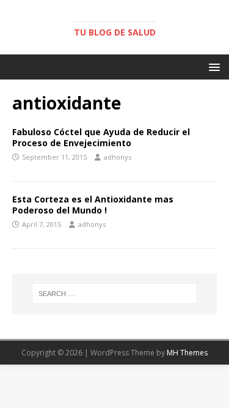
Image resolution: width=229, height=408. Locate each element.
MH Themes (187, 352)
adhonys (117, 156)
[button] (212, 66)
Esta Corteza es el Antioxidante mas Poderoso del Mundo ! (92, 204)
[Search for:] (115, 293)
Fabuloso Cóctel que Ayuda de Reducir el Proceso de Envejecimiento (101, 137)
